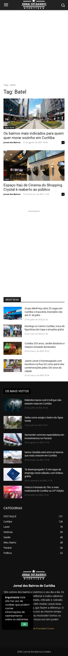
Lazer (7, 179)
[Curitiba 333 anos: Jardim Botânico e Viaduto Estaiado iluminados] (12, 348)
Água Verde (9, 127)
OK (24, 624)
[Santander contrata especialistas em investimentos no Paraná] (12, 439)
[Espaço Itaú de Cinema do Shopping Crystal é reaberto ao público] (34, 165)
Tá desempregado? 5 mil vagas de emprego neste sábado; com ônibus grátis (44, 473)
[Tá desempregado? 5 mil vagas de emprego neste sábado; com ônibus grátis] (12, 474)
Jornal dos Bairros (11, 142)
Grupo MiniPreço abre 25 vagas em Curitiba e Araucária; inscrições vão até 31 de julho (43, 312)
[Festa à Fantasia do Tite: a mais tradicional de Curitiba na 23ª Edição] (12, 492)
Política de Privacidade (36, 628)
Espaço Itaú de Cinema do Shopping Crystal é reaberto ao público (32, 187)
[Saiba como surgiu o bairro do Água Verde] (12, 422)
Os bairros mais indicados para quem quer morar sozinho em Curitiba (33, 135)
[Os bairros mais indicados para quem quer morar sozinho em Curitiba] (34, 113)
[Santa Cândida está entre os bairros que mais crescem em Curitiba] (12, 457)
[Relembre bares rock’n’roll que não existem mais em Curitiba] (12, 405)
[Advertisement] (34, 46)
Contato (50, 628)
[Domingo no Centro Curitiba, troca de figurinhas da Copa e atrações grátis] (12, 331)
